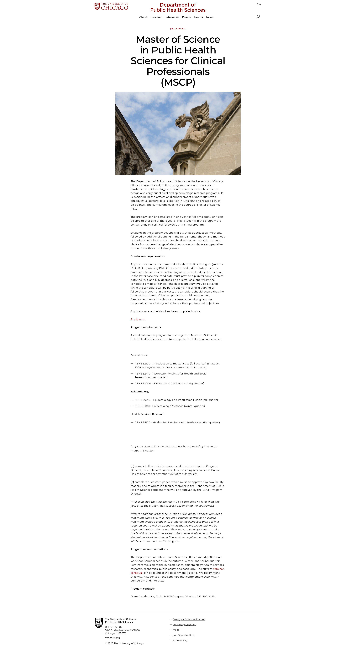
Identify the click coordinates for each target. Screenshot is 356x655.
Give (259, 4)
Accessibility (180, 640)
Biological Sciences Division (189, 619)
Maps (176, 630)
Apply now (137, 319)
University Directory (184, 624)
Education (178, 29)
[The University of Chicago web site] (122, 6)
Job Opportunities (183, 635)
